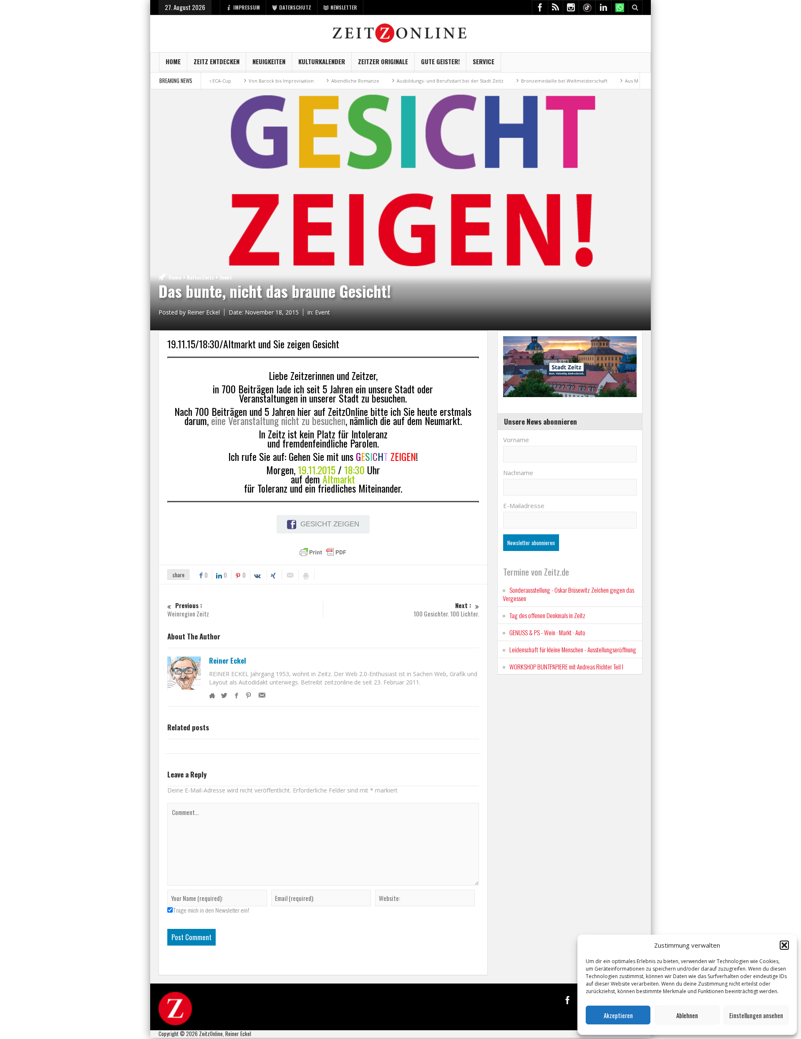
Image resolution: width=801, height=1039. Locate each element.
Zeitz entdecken (216, 61)
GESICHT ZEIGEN (329, 524)
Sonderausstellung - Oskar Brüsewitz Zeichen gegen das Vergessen (568, 594)
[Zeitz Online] (400, 32)
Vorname (516, 439)
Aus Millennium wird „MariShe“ (636, 81)
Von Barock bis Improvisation (257, 81)
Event (226, 277)
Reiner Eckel (227, 661)
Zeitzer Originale (383, 61)
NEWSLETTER (343, 7)
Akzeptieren (618, 1015)
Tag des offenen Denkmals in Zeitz (547, 615)
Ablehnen (687, 1015)
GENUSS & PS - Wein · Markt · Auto (547, 632)
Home (173, 61)
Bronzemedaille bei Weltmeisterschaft (541, 81)
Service (483, 61)
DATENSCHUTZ (295, 7)
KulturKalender (321, 61)
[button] (784, 945)
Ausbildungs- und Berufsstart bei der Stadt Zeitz (426, 81)
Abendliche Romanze (332, 81)
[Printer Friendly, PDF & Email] (323, 552)
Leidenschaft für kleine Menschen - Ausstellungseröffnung (572, 649)
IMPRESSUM (246, 7)
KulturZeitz (200, 277)
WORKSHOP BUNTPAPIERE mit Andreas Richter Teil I (566, 666)
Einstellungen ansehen (756, 1015)
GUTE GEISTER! (440, 61)
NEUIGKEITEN (268, 61)
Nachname (518, 472)
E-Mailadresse (523, 505)
